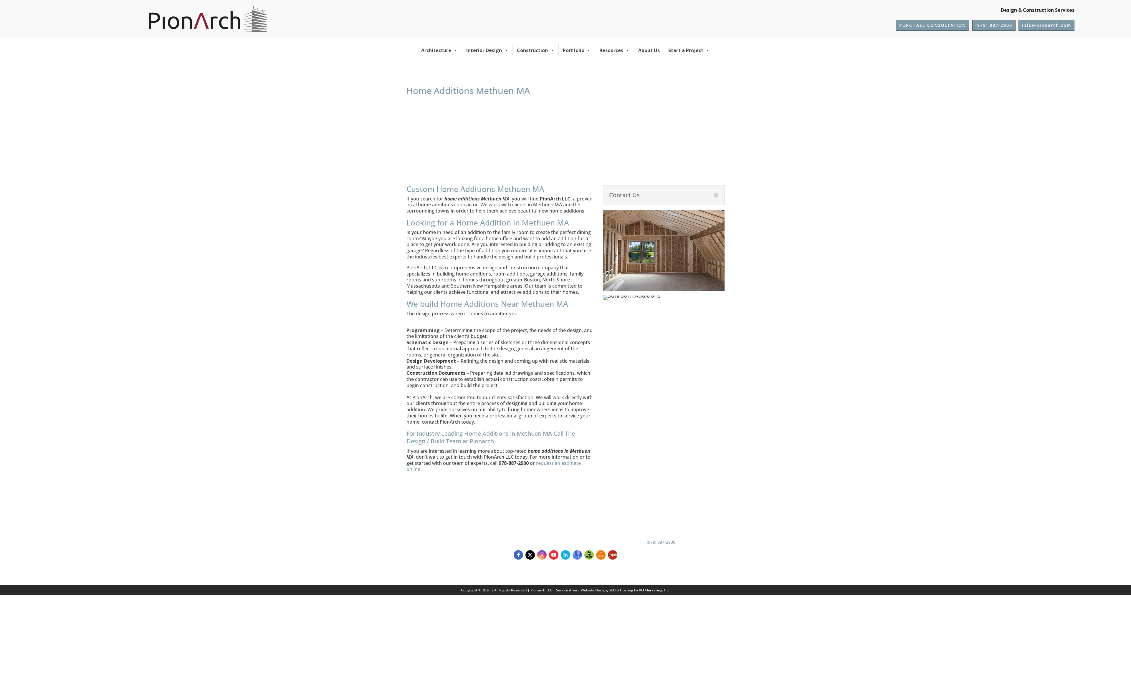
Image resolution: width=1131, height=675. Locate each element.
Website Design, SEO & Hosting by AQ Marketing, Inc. (625, 590)
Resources (611, 50)
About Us (649, 50)
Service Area (566, 590)
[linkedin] (565, 555)
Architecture (436, 50)
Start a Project (685, 50)
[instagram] (542, 555)
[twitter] (530, 555)
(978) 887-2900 (993, 25)
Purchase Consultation (932, 25)
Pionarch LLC (541, 590)
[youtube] (553, 555)
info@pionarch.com (1046, 25)
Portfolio (573, 50)
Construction (532, 50)
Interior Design (484, 50)
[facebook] (518, 555)
